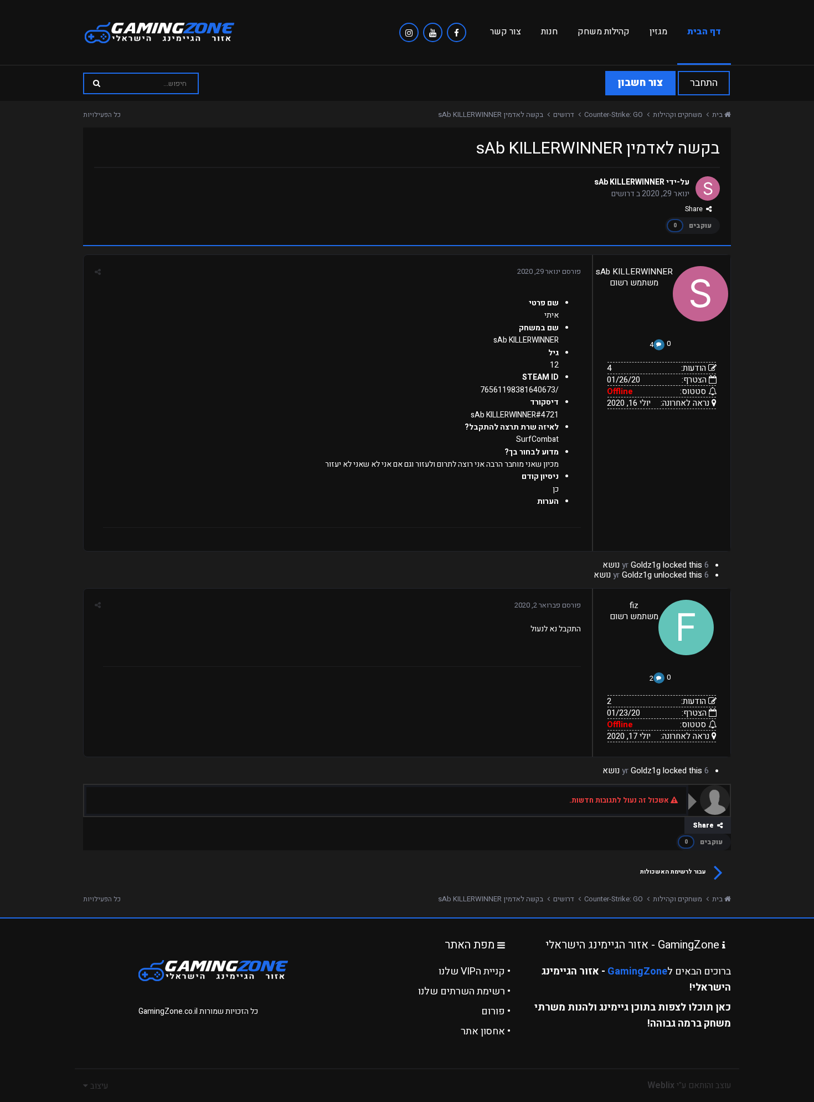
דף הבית (704, 31)
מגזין (658, 31)
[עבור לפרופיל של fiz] (686, 627)
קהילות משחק (604, 31)
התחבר (704, 82)
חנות (549, 31)
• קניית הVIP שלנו (475, 971)
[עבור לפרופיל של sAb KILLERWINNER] (707, 188)
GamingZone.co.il (168, 1011)
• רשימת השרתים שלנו (464, 991)
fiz (634, 605)
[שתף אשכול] (98, 272)
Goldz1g (646, 565)
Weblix (660, 1085)
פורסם (549, 271)
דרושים (623, 194)
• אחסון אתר (486, 1031)
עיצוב (98, 1086)
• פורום (496, 1011)
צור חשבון (640, 82)
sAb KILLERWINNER (629, 182)
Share (695, 209)
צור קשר (505, 31)
